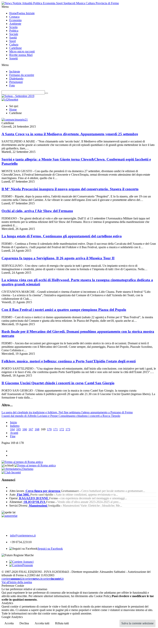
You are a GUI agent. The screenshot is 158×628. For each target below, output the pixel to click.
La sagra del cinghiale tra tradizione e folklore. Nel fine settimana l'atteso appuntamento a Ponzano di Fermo (67, 412)
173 (68, 429)
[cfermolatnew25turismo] (17, 469)
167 (31, 429)
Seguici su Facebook (50, 548)
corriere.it (13, 578)
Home (13, 109)
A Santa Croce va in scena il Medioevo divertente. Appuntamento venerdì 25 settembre (70, 134)
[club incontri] (11, 472)
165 (18, 429)
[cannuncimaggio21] (15, 119)
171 (55, 429)
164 (12, 429)
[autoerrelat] (9, 515)
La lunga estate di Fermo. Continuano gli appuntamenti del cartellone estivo (62, 236)
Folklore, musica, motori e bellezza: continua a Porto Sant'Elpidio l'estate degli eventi (69, 361)
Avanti (14, 432)
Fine (12, 436)
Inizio (13, 422)
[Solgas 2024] (18, 96)
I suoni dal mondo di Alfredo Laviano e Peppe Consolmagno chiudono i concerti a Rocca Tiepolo (61, 415)
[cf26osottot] (10, 99)
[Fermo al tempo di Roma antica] (22, 462)
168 (37, 429)
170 (49, 429)
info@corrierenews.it (23, 535)
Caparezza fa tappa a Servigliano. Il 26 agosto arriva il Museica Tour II (58, 258)
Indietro (14, 425)
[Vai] (46, 93)
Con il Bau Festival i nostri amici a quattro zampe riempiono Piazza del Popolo (64, 310)
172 (61, 429)
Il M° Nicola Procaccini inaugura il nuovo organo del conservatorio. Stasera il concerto (70, 189)
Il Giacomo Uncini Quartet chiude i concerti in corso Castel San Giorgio (58, 383)
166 (24, 429)
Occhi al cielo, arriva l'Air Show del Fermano (37, 211)
